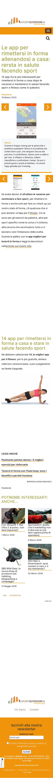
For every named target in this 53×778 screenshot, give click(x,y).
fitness (34, 212)
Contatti (34, 709)
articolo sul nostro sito (18, 246)
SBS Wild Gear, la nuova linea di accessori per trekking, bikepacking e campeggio (10, 575)
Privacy (1, 763)
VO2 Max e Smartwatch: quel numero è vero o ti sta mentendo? (38, 565)
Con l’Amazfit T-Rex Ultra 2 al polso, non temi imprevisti (12, 527)
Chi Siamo (20, 709)
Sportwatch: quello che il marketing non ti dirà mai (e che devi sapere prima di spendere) (39, 530)
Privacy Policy (9, 770)
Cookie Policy (23, 770)
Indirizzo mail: (26, 734)
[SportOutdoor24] (26, 21)
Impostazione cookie (26, 716)
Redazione (6, 94)
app (4, 595)
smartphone (15, 595)
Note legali (27, 772)
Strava (7, 142)
